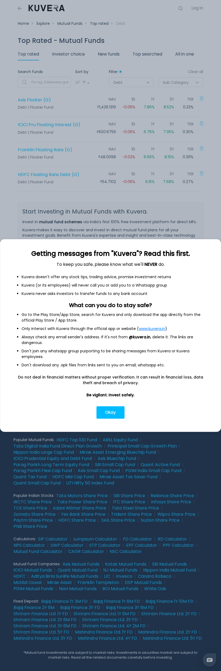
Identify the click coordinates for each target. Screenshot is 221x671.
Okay (110, 412)
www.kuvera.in (152, 328)
